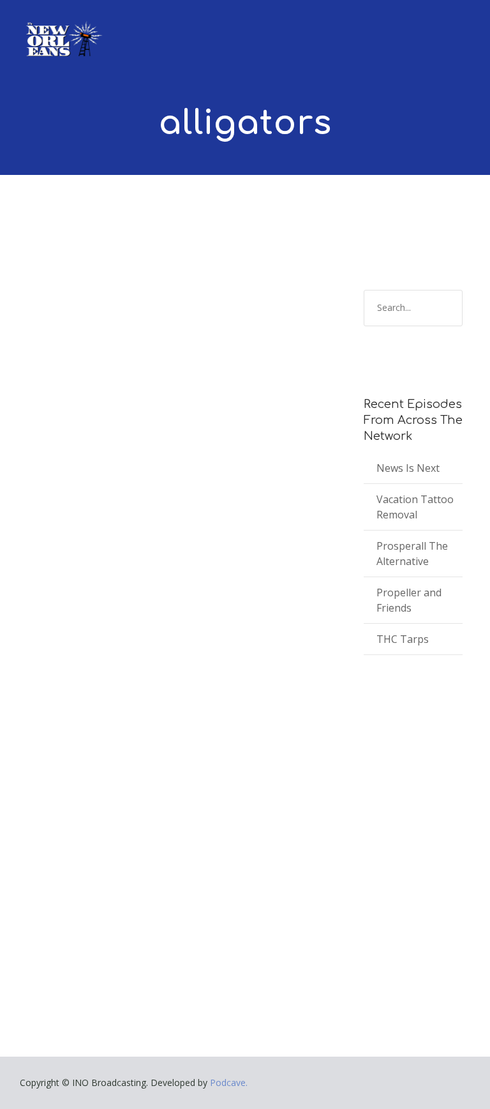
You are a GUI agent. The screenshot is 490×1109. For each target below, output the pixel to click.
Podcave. (229, 1082)
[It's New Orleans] (62, 28)
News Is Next (408, 468)
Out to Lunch (156, 787)
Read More (58, 936)
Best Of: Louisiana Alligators (139, 768)
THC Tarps (402, 639)
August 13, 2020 (69, 787)
